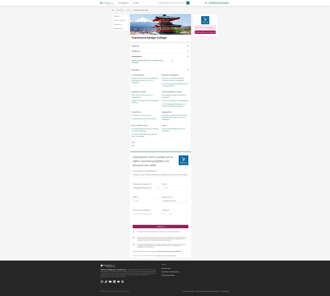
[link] (140, 10)
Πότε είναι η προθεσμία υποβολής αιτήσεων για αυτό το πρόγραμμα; (173, 79)
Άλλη (133, 145)
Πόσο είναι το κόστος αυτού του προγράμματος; (142, 96)
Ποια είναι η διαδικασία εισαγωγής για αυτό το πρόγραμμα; (144, 135)
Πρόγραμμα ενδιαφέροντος (142, 184)
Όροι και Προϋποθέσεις (188, 291)
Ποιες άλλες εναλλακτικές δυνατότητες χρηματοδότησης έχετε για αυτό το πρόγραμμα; (175, 117)
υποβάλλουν (160, 226)
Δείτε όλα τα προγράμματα (205, 27)
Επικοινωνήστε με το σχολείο (205, 32)
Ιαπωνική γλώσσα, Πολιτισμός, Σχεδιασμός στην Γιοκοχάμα (147, 61)
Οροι (153, 251)
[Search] (187, 2)
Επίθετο (136, 197)
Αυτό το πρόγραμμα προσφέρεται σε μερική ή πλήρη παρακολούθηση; (174, 105)
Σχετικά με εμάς (166, 268)
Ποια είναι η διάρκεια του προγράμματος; (175, 100)
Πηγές (137, 3)
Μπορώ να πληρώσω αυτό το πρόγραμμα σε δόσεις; (144, 102)
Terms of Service (170, 255)
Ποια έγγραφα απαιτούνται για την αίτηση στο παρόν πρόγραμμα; (145, 130)
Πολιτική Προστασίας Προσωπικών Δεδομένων (207, 291)
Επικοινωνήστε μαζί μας (168, 275)
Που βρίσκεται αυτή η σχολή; (141, 115)
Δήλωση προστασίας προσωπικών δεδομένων (169, 251)
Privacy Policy (160, 255)
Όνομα (164, 184)
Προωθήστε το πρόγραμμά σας (170, 271)
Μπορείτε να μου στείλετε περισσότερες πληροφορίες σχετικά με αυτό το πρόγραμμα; (144, 80)
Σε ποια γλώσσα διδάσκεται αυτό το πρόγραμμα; (173, 130)
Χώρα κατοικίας (167, 197)
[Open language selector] (206, 2)
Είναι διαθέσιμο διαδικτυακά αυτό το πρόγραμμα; (174, 96)
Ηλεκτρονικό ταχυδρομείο (142, 210)
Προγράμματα (124, 3)
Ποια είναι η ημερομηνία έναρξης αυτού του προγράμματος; (175, 85)
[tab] (120, 16)
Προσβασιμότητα (225, 291)
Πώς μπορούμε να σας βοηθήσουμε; (145, 171)
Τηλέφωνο (166, 210)
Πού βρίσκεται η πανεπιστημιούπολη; (143, 119)
